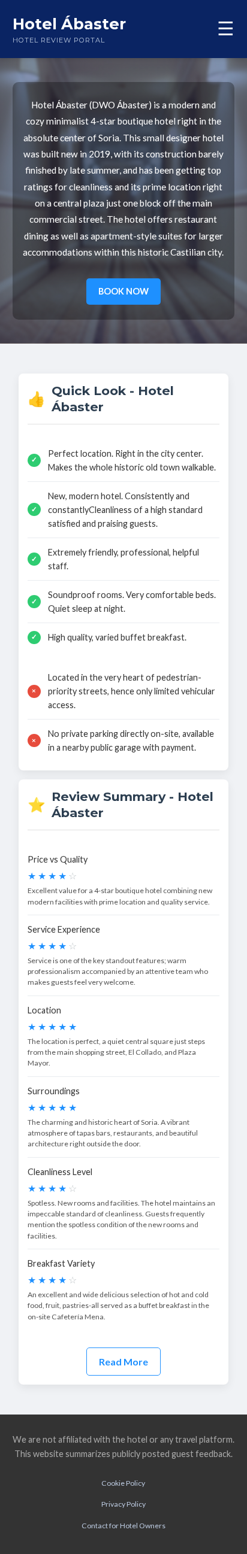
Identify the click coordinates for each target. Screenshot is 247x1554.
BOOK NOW (123, 291)
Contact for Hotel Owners (123, 1525)
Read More (123, 1361)
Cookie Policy (123, 1483)
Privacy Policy (123, 1504)
